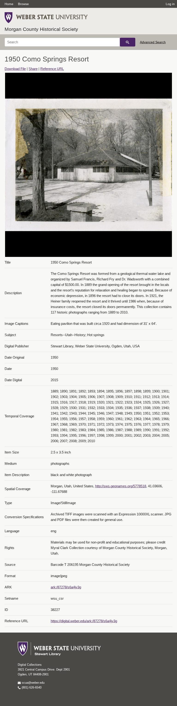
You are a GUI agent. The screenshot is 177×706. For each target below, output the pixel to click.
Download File (15, 69)
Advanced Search (153, 42)
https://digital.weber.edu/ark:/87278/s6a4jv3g (84, 621)
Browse (23, 4)
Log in (170, 4)
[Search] (127, 42)
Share (33, 69)
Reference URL (52, 69)
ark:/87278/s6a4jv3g (66, 587)
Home (9, 4)
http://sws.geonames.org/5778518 (120, 486)
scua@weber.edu (32, 682)
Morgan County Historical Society (41, 29)
